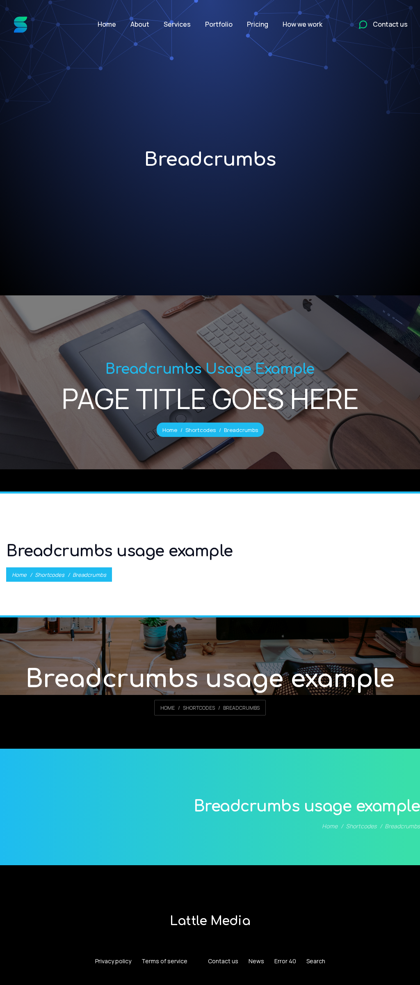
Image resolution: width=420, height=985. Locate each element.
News (256, 961)
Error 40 (285, 961)
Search (315, 961)
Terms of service (164, 961)
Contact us (223, 961)
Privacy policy (113, 961)
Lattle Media (210, 921)
